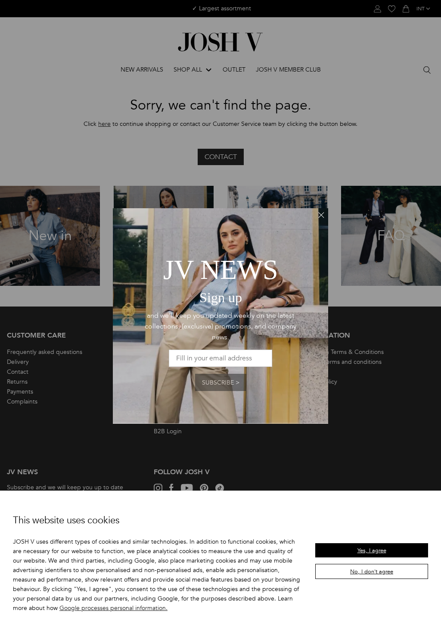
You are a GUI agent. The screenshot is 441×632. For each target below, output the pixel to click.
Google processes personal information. (113, 608)
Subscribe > (220, 383)
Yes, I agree (371, 550)
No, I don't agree (371, 572)
